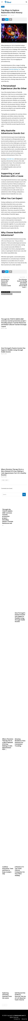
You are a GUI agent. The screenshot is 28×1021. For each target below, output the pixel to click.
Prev (3, 480)
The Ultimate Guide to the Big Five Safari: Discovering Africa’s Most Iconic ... (22, 283)
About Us (24, 1019)
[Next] (6, 1005)
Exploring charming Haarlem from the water (7, 995)
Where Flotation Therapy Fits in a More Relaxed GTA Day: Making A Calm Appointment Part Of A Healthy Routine (13, 472)
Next (7, 480)
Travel (2, 6)
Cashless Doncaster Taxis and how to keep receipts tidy (7, 870)
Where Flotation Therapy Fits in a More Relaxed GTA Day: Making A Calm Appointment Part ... (7, 744)
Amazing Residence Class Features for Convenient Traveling (20, 742)
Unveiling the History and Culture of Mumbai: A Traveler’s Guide (6, 282)
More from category (7, 294)
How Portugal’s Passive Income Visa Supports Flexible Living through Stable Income (13, 350)
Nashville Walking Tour (15, 69)
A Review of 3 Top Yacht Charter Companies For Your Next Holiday (20, 871)
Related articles (6, 292)
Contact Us (17, 1019)
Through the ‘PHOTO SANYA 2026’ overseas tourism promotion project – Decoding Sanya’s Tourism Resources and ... (7, 517)
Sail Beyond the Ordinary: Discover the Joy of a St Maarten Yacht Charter (20, 996)
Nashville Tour (10, 159)
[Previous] (3, 1005)
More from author (15, 292)
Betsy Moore (4, 15)
